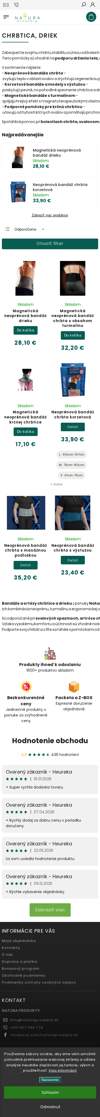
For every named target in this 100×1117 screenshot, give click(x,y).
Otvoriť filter (50, 243)
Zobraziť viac (50, 910)
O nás (7, 954)
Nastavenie (50, 1080)
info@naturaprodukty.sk (34, 1020)
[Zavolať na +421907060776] (17, 5)
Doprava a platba (19, 961)
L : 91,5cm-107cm (71, 454)
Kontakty (11, 947)
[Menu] (6, 16)
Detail (72, 427)
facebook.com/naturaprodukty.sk (44, 1035)
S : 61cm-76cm (72, 475)
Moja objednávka (19, 940)
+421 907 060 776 (26, 1027)
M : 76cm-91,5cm (71, 465)
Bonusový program (20, 968)
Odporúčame (25, 229)
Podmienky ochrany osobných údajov (39, 982)
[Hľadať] (83, 5)
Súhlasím (50, 1092)
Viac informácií (63, 1070)
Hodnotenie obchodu (50, 741)
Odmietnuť (50, 1106)
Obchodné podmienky (23, 975)
